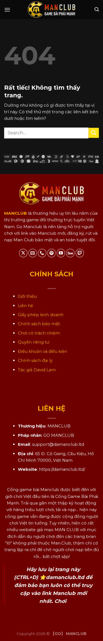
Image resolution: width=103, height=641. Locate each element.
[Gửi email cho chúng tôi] (32, 253)
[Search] (96, 9)
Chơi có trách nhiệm (39, 333)
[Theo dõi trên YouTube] (61, 253)
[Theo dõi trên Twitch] (80, 253)
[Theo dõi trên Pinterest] (51, 253)
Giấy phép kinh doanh (40, 314)
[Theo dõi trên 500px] (70, 253)
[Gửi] (93, 133)
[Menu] (7, 9)
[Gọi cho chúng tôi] (42, 253)
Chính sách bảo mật (39, 323)
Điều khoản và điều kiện (42, 351)
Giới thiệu (27, 296)
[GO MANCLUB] (51, 9)
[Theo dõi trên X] (23, 253)
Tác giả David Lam (37, 369)
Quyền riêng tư (33, 342)
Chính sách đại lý (35, 360)
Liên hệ (25, 305)
